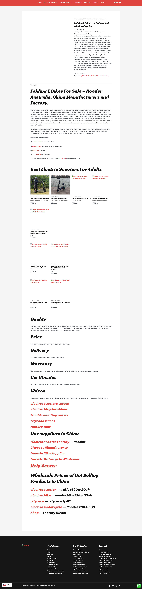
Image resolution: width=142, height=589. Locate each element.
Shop (34, 513)
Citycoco (78, 3)
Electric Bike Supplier (47, 453)
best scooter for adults (80, 567)
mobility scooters (104, 573)
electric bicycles (78, 562)
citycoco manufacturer (106, 560)
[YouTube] (119, 586)
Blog (102, 3)
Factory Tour (40, 426)
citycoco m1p (51, 567)
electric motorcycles (79, 564)
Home (40, 3)
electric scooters (78, 558)
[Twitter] (113, 586)
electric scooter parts (105, 567)
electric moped (103, 571)
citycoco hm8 (51, 569)
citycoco (37, 501)
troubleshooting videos (49, 415)
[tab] (33, 85)
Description (33, 85)
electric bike (40, 495)
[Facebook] (109, 586)
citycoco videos (42, 421)
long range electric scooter (55, 571)
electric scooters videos (49, 403)
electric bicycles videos (49, 409)
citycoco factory (78, 560)
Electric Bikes (77, 554)
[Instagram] (116, 586)
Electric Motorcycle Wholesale (54, 459)
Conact (95, 3)
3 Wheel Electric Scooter (80, 573)
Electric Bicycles (66, 3)
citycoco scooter (104, 569)
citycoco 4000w (37, 146)
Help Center (43, 466)
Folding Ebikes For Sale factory (99, 76)
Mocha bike (35, 150)
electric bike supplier (105, 562)
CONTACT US (62, 158)
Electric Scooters (50, 3)
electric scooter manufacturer (108, 558)
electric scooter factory (54, 573)
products (38, 154)
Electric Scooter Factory (49, 442)
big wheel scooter (78, 569)
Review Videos (77, 556)
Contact (49, 556)
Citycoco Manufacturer (49, 447)
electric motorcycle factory (107, 564)
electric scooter (37, 142)
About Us (87, 3)
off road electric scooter (80, 571)
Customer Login (104, 552)
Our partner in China (105, 556)
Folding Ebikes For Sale (84, 76)
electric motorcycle (46, 507)
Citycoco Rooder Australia (81, 552)
